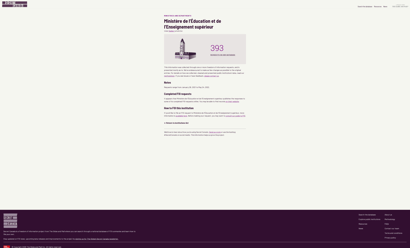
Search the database (365, 6)
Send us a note (215, 132)
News (385, 6)
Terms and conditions (393, 233)
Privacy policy (390, 237)
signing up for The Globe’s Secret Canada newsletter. (96, 239)
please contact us (211, 76)
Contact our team (392, 228)
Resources (378, 6)
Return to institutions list (177, 123)
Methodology (390, 219)
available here (181, 116)
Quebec (171, 31)
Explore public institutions (369, 219)
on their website (232, 101)
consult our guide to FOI (235, 116)
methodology (169, 76)
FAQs (387, 224)
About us (388, 214)
